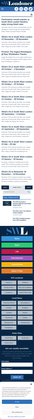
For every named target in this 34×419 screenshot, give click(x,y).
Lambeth (9, 313)
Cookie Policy (12, 416)
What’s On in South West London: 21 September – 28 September (16, 128)
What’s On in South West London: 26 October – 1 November (16, 68)
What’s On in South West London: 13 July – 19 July (16, 142)
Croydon (9, 308)
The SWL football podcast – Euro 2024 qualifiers (22, 219)
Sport (17, 245)
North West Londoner (9, 343)
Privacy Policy (20, 416)
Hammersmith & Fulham (8, 303)
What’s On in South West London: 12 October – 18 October (16, 97)
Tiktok (31, 9)
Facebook (16, 9)
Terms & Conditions (25, 287)
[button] (31, 384)
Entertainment (17, 258)
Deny (17, 407)
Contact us (8, 292)
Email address (6, 368)
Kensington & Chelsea (25, 303)
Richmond (8, 318)
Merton (25, 313)
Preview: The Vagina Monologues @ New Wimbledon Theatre (16, 53)
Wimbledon (9, 328)
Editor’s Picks (17, 271)
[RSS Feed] (31, 14)
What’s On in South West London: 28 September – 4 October (16, 112)
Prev (5, 187)
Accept (17, 402)
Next (29, 187)
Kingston (25, 308)
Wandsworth (8, 323)
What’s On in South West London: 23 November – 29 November (16, 38)
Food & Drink (17, 264)
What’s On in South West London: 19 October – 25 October (16, 82)
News (17, 238)
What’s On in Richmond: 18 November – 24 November (13, 172)
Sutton (25, 318)
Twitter (26, 9)
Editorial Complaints (25, 283)
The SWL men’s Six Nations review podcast (22, 212)
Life (17, 251)
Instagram (21, 9)
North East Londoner (8, 338)
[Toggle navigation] (2, 9)
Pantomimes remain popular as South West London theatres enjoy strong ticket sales (15, 22)
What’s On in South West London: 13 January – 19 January (16, 157)
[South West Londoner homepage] (17, 3)
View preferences (17, 412)
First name (5, 361)
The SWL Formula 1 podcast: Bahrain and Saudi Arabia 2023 (22, 203)
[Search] (28, 191)
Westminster (25, 323)
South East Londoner (25, 338)
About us (9, 283)
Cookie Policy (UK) (25, 292)
